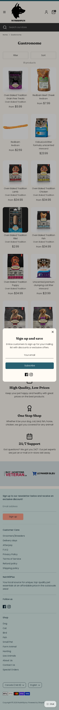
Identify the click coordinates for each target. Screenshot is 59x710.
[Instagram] (31, 374)
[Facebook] (26, 374)
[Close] (53, 332)
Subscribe (29, 365)
